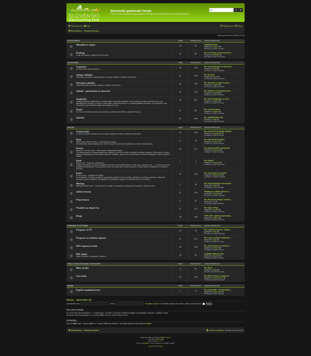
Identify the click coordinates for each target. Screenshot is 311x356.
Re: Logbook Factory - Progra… (217, 230)
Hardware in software (77, 226)
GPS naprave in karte (86, 246)
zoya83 (216, 210)
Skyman (216, 256)
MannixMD (160, 339)
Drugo (79, 216)
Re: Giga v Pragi (211, 208)
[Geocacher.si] (88, 12)
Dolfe (215, 119)
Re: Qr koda (209, 75)
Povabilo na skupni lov (87, 208)
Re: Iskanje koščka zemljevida (217, 148)
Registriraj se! (84, 300)
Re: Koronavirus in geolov (215, 173)
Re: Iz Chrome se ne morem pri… (218, 53)
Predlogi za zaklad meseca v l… (217, 191)
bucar (215, 77)
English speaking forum (88, 290)
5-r (214, 201)
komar (148, 323)
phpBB (145, 343)
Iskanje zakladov (84, 75)
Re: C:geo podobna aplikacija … (218, 238)
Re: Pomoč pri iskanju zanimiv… (218, 200)
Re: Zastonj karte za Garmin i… (217, 246)
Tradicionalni (82, 131)
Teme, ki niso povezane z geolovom (83, 264)
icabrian (216, 85)
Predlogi (80, 53)
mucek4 (216, 141)
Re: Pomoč (209, 160)
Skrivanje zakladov (85, 83)
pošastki (216, 55)
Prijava (70, 300)
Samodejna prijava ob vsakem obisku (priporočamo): (182, 304)
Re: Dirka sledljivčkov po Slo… (217, 99)
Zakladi (70, 127)
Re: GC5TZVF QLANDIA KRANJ (217, 131)
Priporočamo (82, 200)
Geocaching (72, 63)
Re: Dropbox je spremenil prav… (218, 91)
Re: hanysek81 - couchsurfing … (218, 290)
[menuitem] (87, 26)
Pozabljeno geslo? (152, 304)
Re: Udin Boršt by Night (214, 139)
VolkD (215, 185)
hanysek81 (217, 292)
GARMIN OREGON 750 (214, 254)
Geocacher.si (73, 41)
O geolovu (81, 67)
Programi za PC (84, 230)
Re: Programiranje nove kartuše (217, 183)
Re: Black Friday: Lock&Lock (216, 276)
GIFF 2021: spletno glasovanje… (218, 216)
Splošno (80, 118)
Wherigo (80, 183)
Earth (78, 160)
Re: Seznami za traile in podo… (217, 83)
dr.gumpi (216, 93)
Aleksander (217, 175)
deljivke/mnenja (211, 45)
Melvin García (166, 337)
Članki (79, 109)
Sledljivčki (81, 99)
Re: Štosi (208, 268)
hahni (215, 68)
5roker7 (216, 47)
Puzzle (79, 148)
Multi (78, 139)
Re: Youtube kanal (212, 109)
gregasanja (217, 133)
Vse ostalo (81, 276)
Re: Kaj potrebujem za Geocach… (218, 67)
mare (215, 240)
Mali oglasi (81, 254)
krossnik (216, 193)
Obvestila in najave (85, 45)
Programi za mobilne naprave (91, 238)
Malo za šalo (82, 268)
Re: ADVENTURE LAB (213, 117)
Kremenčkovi (218, 278)
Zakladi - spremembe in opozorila (93, 91)
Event (79, 173)
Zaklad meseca (83, 192)
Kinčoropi (216, 150)
